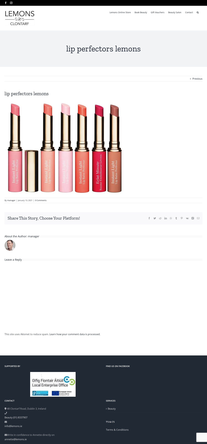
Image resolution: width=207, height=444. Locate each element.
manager (11, 200)
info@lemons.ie (13, 426)
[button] (198, 12)
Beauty (112, 408)
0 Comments (41, 200)
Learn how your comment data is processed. (74, 334)
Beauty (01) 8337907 (16, 417)
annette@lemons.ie (16, 439)
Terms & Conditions (117, 429)
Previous (197, 78)
